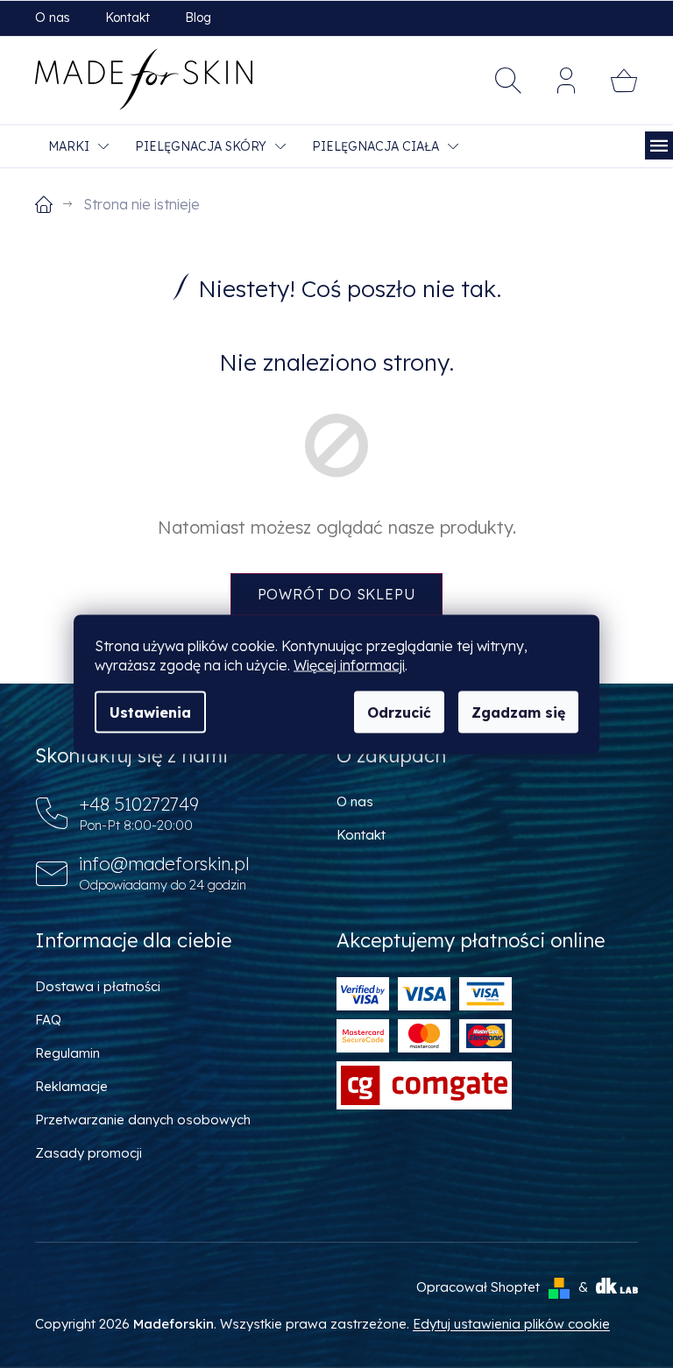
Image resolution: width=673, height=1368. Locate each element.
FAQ (48, 1019)
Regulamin (67, 1053)
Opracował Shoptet (478, 1287)
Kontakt (127, 17)
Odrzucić (399, 711)
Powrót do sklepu (337, 594)
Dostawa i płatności (97, 986)
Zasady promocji (88, 1153)
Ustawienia (150, 711)
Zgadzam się (518, 711)
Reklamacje (71, 1086)
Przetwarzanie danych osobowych (143, 1119)
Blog (198, 17)
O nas (52, 17)
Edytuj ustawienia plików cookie (511, 1323)
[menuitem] (78, 146)
